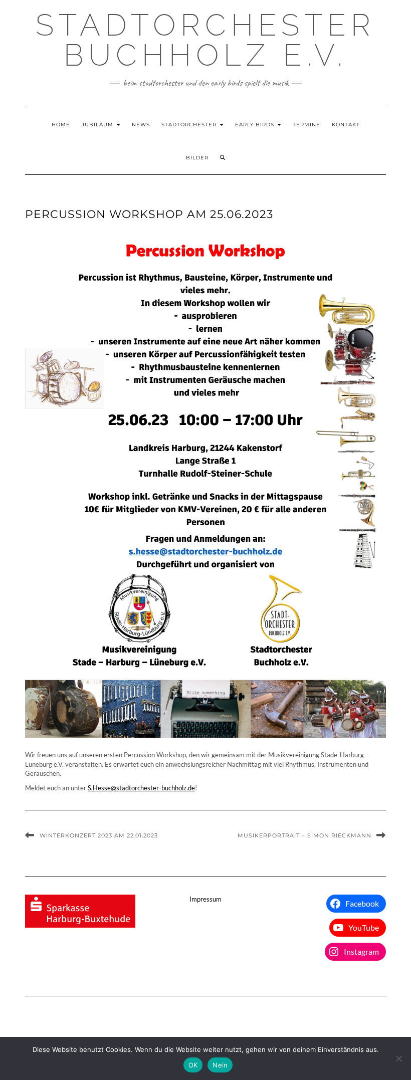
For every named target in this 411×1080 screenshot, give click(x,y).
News (141, 124)
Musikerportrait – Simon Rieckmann (304, 835)
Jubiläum (98, 124)
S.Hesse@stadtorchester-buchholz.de (141, 788)
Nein (220, 1065)
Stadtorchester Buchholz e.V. (205, 40)
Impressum (205, 899)
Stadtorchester (190, 124)
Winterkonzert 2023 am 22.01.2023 (99, 835)
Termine (306, 124)
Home (61, 124)
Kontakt (346, 124)
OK (193, 1065)
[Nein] (398, 1058)
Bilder (197, 157)
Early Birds (255, 124)
